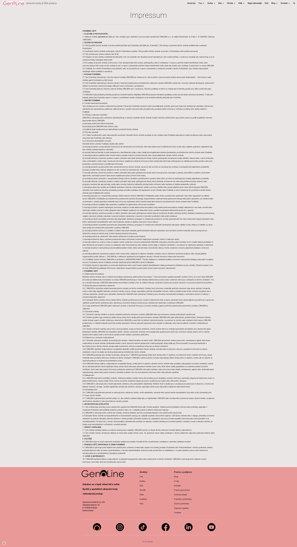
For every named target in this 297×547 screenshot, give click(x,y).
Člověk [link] (230, 3)
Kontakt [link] (284, 3)
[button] (294, 3)
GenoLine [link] (191, 3)
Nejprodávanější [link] (255, 3)
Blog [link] (273, 3)
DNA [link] (240, 3)
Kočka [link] (210, 3)
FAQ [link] (266, 3)
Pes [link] (200, 3)
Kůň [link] (220, 3)
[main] (148, 15)
